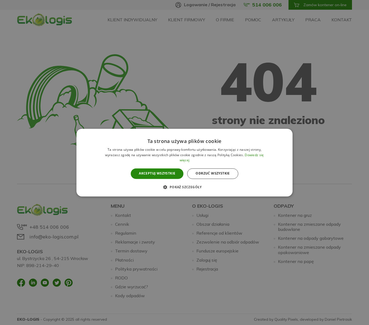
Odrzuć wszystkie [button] (213, 173)
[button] (184, 187)
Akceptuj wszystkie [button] (157, 173)
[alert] (184, 162)
